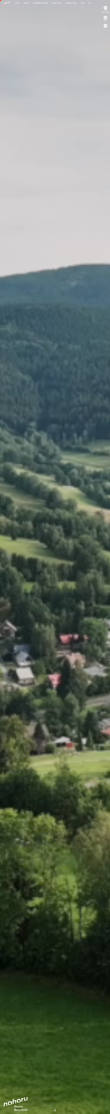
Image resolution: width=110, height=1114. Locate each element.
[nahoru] (7, 3)
